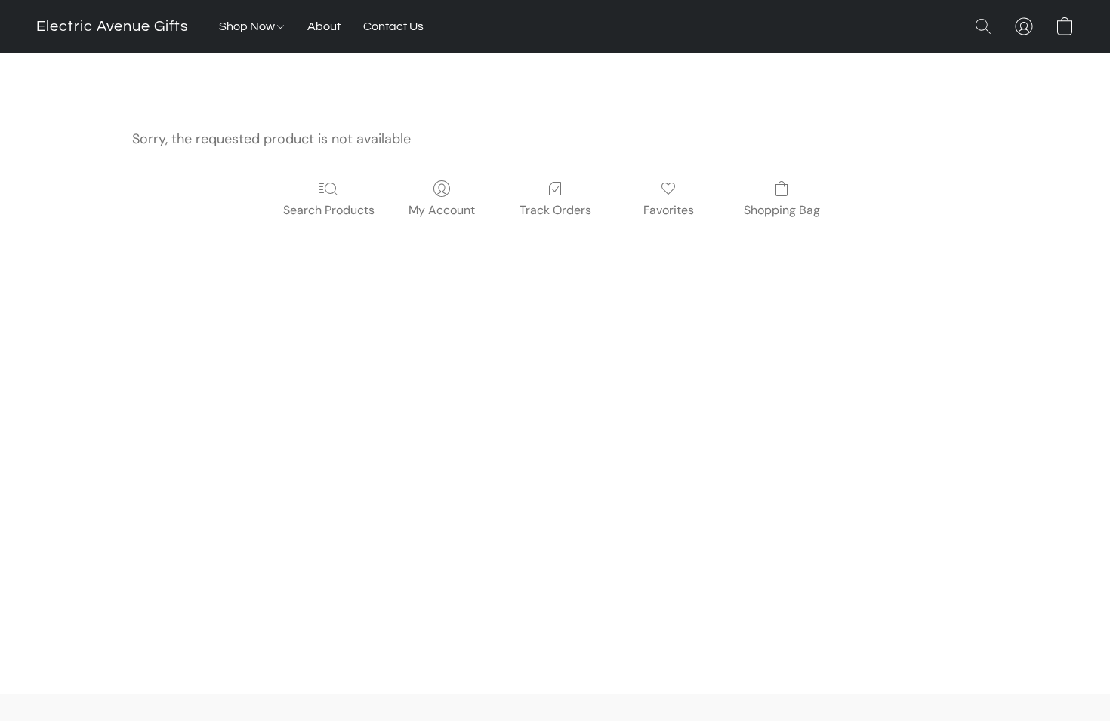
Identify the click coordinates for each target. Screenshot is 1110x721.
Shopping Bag (782, 210)
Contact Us (393, 26)
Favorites (668, 210)
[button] (112, 26)
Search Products (329, 210)
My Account (442, 210)
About (324, 26)
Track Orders (555, 210)
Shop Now (248, 26)
